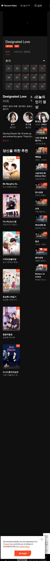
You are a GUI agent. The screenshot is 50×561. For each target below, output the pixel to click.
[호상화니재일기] (11, 281)
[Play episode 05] (42, 68)
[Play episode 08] (25, 77)
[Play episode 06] (8, 77)
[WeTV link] (9, 5)
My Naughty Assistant (13, 183)
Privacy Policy (8, 544)
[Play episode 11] (8, 86)
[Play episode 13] (25, 86)
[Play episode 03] (25, 68)
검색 (39, 5)
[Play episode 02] (17, 68)
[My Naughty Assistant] (11, 168)
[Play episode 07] (17, 77)
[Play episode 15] (42, 86)
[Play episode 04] (33, 68)
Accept (23, 553)
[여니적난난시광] (11, 206)
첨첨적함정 (7, 334)
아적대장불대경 (9, 259)
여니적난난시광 (9, 221)
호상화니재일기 (9, 296)
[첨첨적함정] (11, 319)
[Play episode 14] (33, 86)
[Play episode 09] (33, 77)
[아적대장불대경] (11, 243)
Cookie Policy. (24, 546)
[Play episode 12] (17, 86)
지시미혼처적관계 (10, 372)
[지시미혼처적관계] (11, 356)
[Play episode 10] (42, 77)
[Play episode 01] (8, 68)
